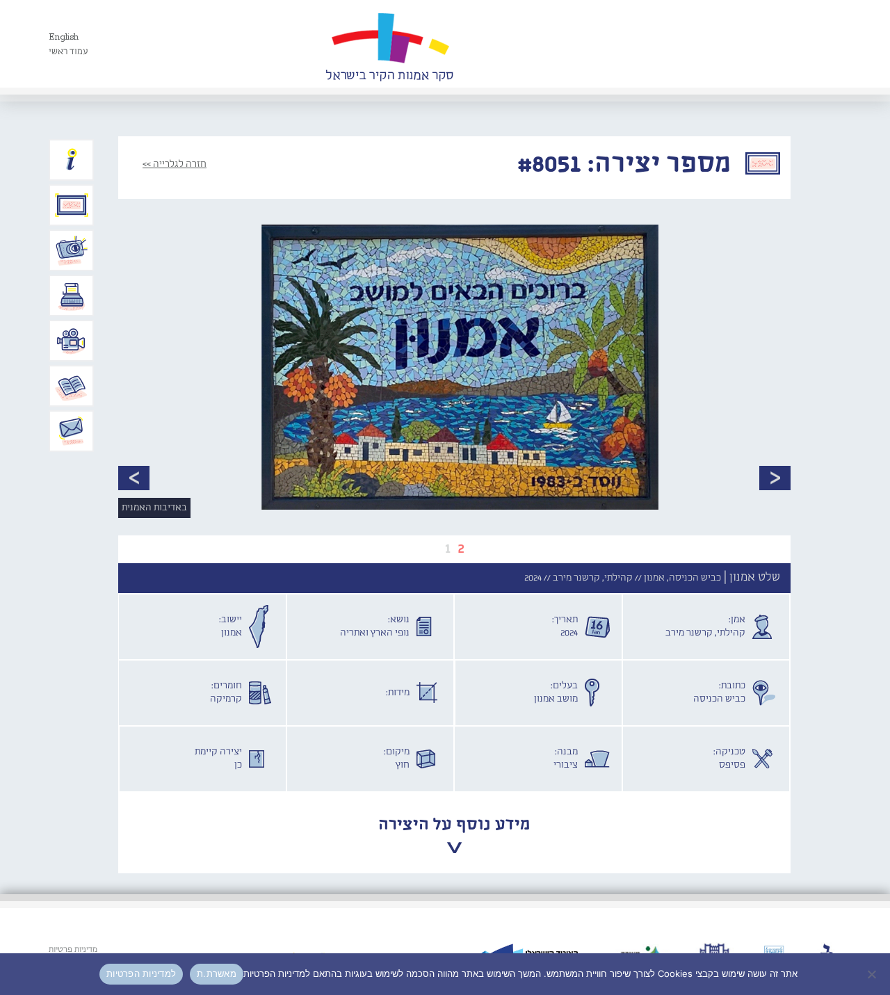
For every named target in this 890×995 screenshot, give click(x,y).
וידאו (71, 340)
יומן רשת (71, 295)
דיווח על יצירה (71, 250)
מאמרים (71, 385)
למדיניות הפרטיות (141, 973)
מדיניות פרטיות (73, 950)
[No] (873, 974)
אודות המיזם (71, 159)
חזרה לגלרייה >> (175, 164)
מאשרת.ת (216, 973)
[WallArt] (389, 44)
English (64, 37)
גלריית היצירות (71, 205)
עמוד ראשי (68, 52)
